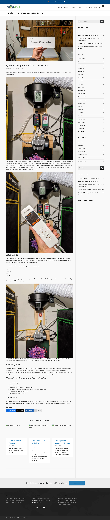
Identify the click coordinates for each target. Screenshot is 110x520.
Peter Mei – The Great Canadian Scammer (88, 32)
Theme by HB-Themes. (23, 517)
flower (11, 167)
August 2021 (81, 71)
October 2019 (81, 128)
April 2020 (80, 116)
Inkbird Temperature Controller (46, 163)
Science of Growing (83, 158)
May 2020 (80, 112)
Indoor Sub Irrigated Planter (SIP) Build (88, 35)
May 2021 (80, 81)
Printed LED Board (70, 500)
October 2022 (81, 58)
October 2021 (81, 68)
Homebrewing (81, 151)
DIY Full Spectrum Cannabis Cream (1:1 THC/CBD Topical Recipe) (90, 39)
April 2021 (80, 84)
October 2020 (81, 103)
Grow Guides (81, 148)
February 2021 (81, 90)
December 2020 (82, 97)
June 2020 (80, 109)
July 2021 (80, 74)
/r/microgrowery (36, 500)
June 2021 (80, 78)
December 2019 (82, 125)
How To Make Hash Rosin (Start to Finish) (39, 443)
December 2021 (82, 62)
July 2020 (80, 106)
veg (20, 167)
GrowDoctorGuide (36, 502)
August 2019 (81, 132)
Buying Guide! (77, 483)
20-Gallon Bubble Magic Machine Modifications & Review (90, 47)
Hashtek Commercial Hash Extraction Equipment (90, 43)
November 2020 (82, 100)
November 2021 (82, 65)
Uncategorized (82, 161)
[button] (102, 21)
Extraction (80, 145)
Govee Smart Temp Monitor (18, 368)
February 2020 (81, 119)
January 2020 (81, 122)
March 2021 (81, 87)
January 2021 (81, 93)
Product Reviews (80, 13)
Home (73, 13)
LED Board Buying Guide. (49, 1)
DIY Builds (80, 142)
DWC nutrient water (35, 389)
